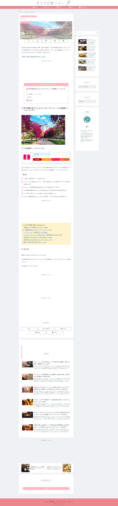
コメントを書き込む (46, 488)
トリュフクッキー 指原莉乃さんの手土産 (35, 232)
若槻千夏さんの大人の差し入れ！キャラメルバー (37, 240)
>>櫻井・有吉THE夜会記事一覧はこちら (32, 56)
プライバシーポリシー (61, 501)
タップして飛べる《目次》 (45, 84)
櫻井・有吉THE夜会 (25, 16)
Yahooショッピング (56, 159)
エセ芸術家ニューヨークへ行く (34, 94)
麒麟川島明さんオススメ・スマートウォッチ (37, 230)
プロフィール (70, 501)
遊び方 (29, 97)
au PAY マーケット (65, 159)
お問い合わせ (52, 501)
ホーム (46, 501)
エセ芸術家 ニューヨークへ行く (41, 154)
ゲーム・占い (33, 16)
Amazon (46, 159)
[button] (63, 41)
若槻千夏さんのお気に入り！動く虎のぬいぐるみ (37, 237)
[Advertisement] (46, 71)
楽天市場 (37, 159)
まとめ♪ (31, 100)
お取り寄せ (24, 19)
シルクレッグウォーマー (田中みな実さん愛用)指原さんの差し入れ (42, 235)
